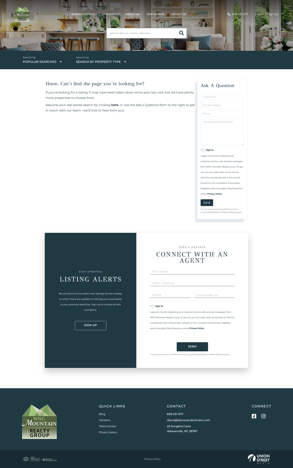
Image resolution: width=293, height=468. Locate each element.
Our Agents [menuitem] (155, 14)
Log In (259, 14)
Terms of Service (230, 212)
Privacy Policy (214, 194)
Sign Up (273, 14)
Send (206, 202)
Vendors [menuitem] (104, 420)
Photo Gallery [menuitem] (108, 432)
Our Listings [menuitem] (111, 14)
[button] (182, 33)
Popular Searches (39, 62)
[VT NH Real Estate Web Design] (259, 459)
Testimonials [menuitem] (107, 426)
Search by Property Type (98, 62)
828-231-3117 (240, 14)
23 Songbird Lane (182, 429)
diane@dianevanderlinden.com (188, 420)
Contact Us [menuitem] (177, 14)
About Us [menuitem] (133, 14)
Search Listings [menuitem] (83, 14)
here (115, 105)
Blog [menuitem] (102, 414)
